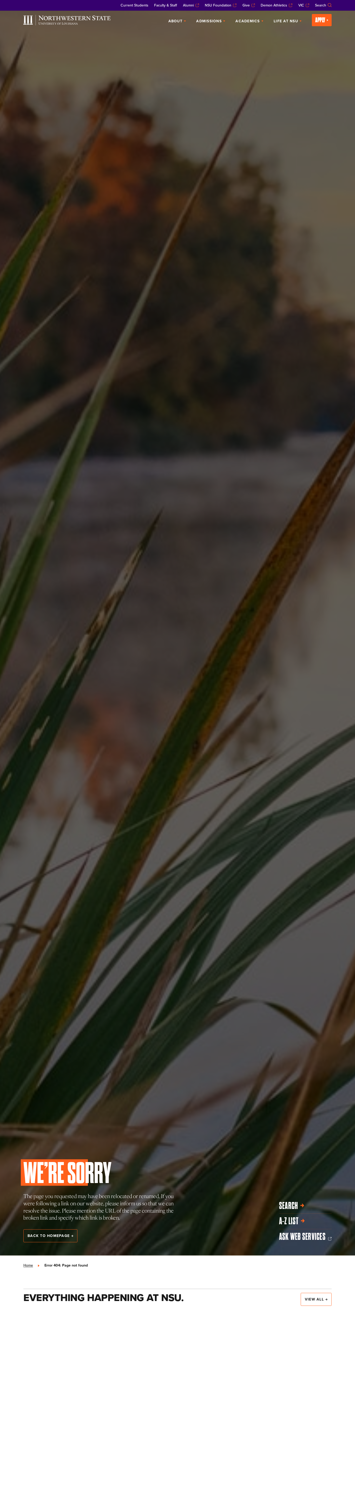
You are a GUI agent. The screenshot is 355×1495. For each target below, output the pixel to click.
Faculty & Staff (165, 5)
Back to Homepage (49, 1235)
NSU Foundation (218, 5)
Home (28, 1265)
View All (314, 1299)
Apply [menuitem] (320, 20)
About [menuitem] (175, 21)
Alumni (188, 5)
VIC (301, 5)
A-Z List (289, 1221)
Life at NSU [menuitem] (286, 21)
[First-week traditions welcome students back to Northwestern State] (284, 1361)
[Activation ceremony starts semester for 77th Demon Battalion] (177, 1373)
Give (246, 5)
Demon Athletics (274, 5)
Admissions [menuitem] (209, 21)
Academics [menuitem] (247, 21)
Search (320, 5)
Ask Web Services (302, 1237)
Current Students (134, 5)
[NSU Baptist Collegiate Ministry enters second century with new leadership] (71, 1357)
